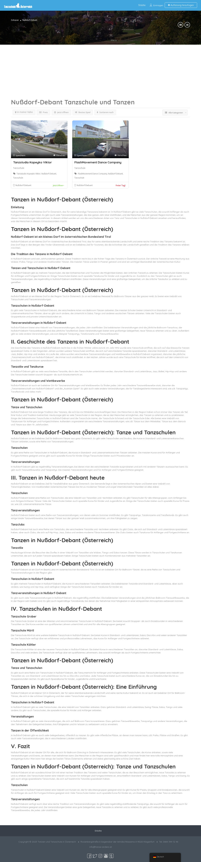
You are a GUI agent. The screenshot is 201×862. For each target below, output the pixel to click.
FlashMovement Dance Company (97, 162)
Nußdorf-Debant (23, 185)
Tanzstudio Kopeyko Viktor (32, 162)
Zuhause (15, 20)
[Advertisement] (100, 67)
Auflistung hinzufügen (182, 5)
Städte (142, 5)
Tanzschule (18, 168)
